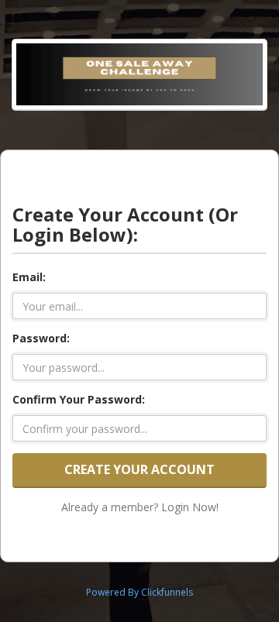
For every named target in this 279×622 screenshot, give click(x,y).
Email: (29, 277)
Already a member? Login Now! (140, 507)
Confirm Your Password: (78, 399)
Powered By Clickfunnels (139, 592)
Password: (41, 338)
